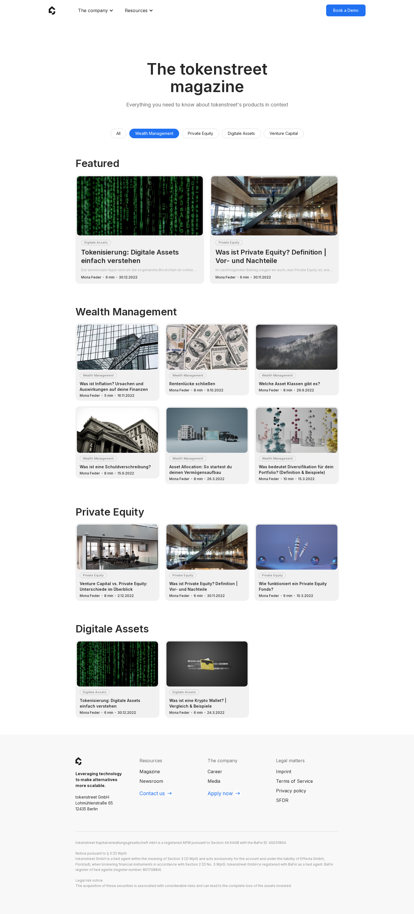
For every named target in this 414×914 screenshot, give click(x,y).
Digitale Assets (241, 133)
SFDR (282, 800)
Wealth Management (154, 133)
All (118, 133)
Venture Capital (284, 133)
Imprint (283, 771)
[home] (52, 10)
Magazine (149, 771)
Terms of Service (294, 781)
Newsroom (151, 781)
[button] (95, 10)
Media (214, 781)
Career (215, 771)
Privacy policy (291, 790)
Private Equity (200, 133)
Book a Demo (346, 10)
